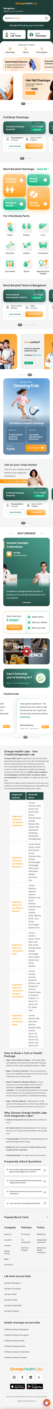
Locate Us (8, 1240)
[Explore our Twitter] (39, 1377)
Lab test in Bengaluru (12, 1283)
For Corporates (25, 1241)
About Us (7, 1234)
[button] (10, 50)
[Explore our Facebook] (22, 1377)
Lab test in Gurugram (12, 1288)
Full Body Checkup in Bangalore (16, 1329)
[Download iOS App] (18, 1387)
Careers (7, 1245)
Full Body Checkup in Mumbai (15, 1357)
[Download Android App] (35, 1387)
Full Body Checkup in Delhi (14, 1340)
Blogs (6, 1259)
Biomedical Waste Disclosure (41, 1250)
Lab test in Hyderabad (12, 1305)
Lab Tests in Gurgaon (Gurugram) (18, 993)
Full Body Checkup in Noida (14, 1346)
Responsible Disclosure (41, 1241)
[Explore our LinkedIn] (31, 1377)
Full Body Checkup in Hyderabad (16, 1352)
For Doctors (25, 1234)
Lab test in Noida (10, 1300)
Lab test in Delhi (10, 1294)
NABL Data (41, 1234)
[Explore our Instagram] (14, 1377)
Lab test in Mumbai (11, 1311)
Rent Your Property (25, 1249)
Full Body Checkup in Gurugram (16, 1335)
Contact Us (8, 1265)
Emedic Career (7, 1252)
